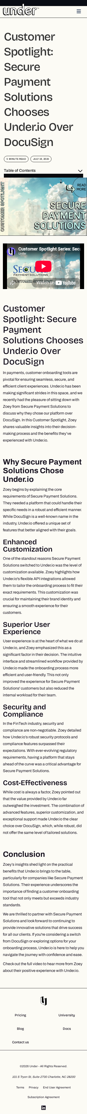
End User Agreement (57, 1087)
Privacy (33, 1087)
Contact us (20, 1042)
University (66, 1015)
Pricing (20, 1015)
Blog (20, 1029)
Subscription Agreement (44, 1097)
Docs (67, 1029)
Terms (20, 1087)
